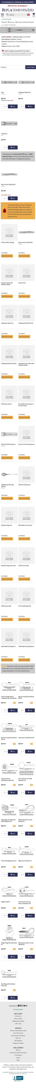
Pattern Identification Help (18, 1030)
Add (13, 106)
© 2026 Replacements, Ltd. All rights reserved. (15, 1072)
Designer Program (18, 1043)
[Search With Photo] (28, 15)
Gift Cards (18, 1023)
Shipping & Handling (18, 1021)
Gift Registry (18, 1040)
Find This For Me (7, 256)
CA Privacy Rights (15, 1067)
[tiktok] (26, 1006)
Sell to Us (18, 1038)
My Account (18, 1009)
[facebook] (18, 1006)
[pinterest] (20, 1006)
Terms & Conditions (10, 1065)
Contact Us (18, 1016)
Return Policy (18, 1018)
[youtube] (24, 1006)
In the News (18, 1055)
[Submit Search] (7, 15)
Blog (18, 1060)
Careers (18, 1057)
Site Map (22, 1065)
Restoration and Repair (18, 1035)
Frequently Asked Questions (18, 1052)
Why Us (18, 1050)
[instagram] (22, 1006)
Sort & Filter (31, 67)
